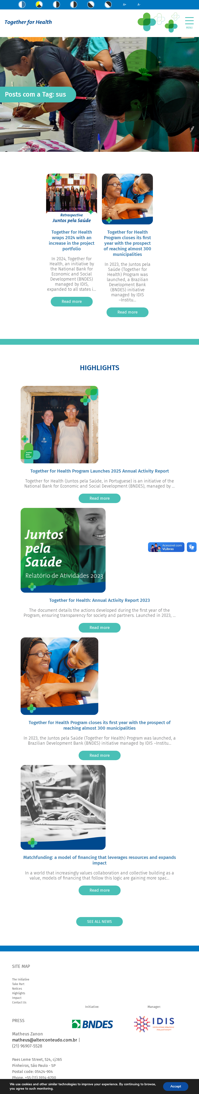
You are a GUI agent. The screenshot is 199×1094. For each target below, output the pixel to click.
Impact (16, 998)
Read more (72, 301)
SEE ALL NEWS (99, 921)
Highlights (18, 993)
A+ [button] (124, 4)
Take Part (18, 984)
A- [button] (139, 4)
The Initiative (20, 979)
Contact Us (19, 1002)
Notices (17, 988)
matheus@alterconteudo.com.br (44, 1040)
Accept (175, 1086)
